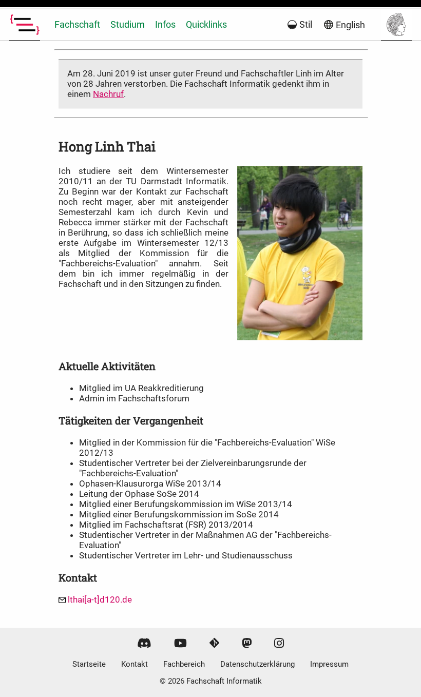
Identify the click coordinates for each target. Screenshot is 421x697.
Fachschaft (77, 24)
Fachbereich (184, 664)
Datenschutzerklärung (257, 664)
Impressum (329, 664)
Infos (165, 24)
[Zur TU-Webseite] (396, 25)
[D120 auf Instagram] (279, 643)
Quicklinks (206, 24)
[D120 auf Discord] (144, 643)
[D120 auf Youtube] (180, 643)
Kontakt (134, 664)
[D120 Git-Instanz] (214, 643)
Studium (127, 24)
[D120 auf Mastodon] (247, 643)
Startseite (89, 664)
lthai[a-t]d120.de (100, 599)
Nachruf (108, 94)
